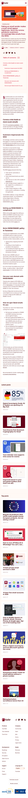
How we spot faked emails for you (13, 85)
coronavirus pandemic (13, 125)
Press (3, 771)
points (16, 222)
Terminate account (14, 779)
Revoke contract (14, 783)
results (20, 326)
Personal (17, 750)
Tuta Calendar (5, 731)
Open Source (5, 758)
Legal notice (18, 743)
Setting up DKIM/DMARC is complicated (12, 72)
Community (18, 728)
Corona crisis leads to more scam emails (13, 64)
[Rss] (15, 53)
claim (14, 213)
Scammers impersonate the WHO (13, 68)
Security (4, 753)
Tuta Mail (4, 728)
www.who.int (9, 181)
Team (16, 731)
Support (4, 774)
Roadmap (4, 750)
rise (17, 126)
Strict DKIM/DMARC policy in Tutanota (11, 77)
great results (6, 270)
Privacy (17, 740)
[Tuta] (4, 3)
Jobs (16, 734)
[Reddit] (4, 53)
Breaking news (6, 24)
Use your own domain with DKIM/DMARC (12, 82)
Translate (17, 771)
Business (17, 753)
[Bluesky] (9, 53)
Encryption (5, 755)
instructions (9, 285)
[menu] (26, 3)
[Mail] (12, 53)
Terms (16, 737)
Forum (3, 768)
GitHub (4, 761)
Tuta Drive (4, 734)
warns (9, 170)
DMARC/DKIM (9, 145)
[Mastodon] (6, 53)
